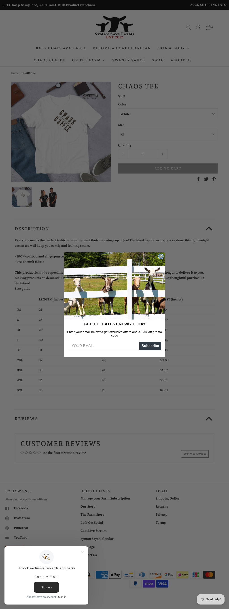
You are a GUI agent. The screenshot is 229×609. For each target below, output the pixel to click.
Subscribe (150, 346)
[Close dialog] (161, 256)
